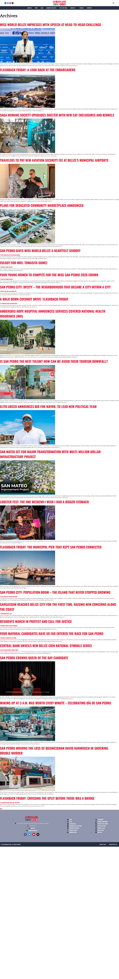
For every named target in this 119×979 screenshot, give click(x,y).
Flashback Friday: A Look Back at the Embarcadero (37, 69)
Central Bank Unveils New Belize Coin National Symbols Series (46, 645)
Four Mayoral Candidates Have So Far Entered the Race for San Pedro (51, 633)
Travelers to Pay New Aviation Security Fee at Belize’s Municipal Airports (54, 160)
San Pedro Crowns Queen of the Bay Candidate (34, 657)
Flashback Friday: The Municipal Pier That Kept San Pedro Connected (50, 547)
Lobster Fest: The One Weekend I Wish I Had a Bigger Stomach (44, 501)
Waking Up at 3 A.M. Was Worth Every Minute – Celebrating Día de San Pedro (55, 702)
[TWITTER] (8, 3)
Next (2, 809)
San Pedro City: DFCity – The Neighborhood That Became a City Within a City (55, 287)
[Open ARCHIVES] (75, 8)
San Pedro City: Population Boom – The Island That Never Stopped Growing (55, 592)
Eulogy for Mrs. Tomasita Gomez (23, 262)
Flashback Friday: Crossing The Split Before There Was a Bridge (47, 798)
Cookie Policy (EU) (113, 844)
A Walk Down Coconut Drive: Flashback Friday (34, 299)
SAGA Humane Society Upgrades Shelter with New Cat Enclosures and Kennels (57, 115)
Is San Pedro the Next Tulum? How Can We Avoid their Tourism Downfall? (54, 361)
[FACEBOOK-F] (5, 3)
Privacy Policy (103, 844)
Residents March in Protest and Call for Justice (36, 621)
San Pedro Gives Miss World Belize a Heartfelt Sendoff (40, 250)
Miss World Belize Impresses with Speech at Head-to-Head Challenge (50, 24)
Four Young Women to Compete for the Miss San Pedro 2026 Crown (49, 274)
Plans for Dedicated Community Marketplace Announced (41, 205)
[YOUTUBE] (10, 3)
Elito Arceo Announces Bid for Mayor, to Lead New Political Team (48, 406)
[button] (113, 3)
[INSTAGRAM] (13, 3)
